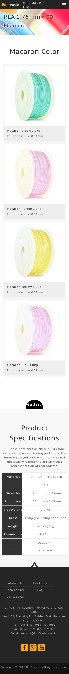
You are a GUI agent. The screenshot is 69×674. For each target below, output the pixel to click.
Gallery (34, 404)
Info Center (15, 590)
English (37, 2)
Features (40, 583)
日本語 (27, 7)
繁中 (25, 2)
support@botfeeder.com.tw (39, 633)
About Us (15, 583)
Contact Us (15, 596)
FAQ (40, 590)
